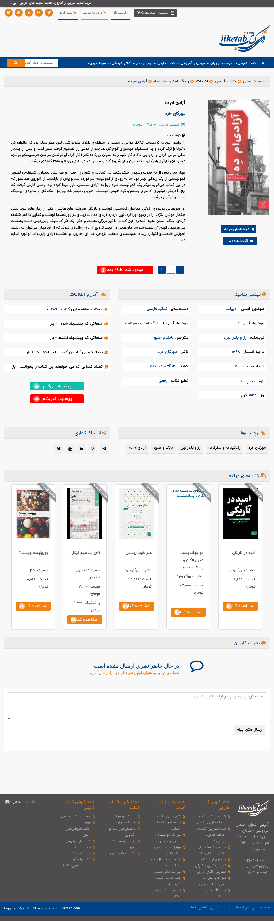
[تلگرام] (49, 13)
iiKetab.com (71, 908)
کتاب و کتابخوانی (123, 853)
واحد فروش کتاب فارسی (79, 805)
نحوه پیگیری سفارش (210, 865)
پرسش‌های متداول (212, 859)
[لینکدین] (29, 13)
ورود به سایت (93, 13)
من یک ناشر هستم (167, 871)
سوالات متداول (221, 907)
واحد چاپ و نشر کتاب (170, 805)
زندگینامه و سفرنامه (171, 81)
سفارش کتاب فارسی (76, 816)
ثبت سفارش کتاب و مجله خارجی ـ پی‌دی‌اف (211, 834)
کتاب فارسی (225, 81)
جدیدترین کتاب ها (77, 853)
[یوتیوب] (19, 13)
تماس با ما (199, 907)
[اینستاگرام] (39, 13)
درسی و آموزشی (79, 847)
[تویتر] (9, 13)
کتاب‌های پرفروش (77, 841)
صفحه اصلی (254, 81)
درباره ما (242, 907)
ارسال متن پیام (249, 729)
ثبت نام (118, 13)
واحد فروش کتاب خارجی (215, 805)
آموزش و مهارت (124, 816)
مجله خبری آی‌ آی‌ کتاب (124, 805)
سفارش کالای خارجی (211, 871)
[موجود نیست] (236, 157)
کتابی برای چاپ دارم (166, 816)
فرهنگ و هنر (126, 822)
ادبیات (202, 81)
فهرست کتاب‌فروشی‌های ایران (78, 828)
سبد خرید (66, 13)
